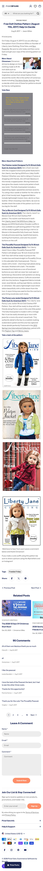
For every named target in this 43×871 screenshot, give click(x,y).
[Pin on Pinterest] (25, 578)
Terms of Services (32, 812)
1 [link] (8, 715)
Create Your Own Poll (11, 149)
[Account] (30, 6)
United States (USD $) (13, 834)
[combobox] (21, 13)
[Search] (38, 13)
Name (5, 729)
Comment (6, 752)
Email (4, 740)
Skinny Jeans (23, 331)
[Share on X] (18, 578)
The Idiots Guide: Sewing (25, 80)
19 (27, 715)
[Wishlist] (35, 6)
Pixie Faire (12, 859)
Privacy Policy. (10, 815)
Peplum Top (10, 331)
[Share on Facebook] (12, 578)
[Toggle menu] (3, 6)
